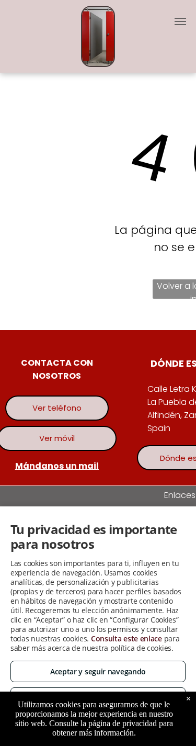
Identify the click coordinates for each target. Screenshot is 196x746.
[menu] (180, 21)
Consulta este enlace (126, 638)
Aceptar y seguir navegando (98, 671)
